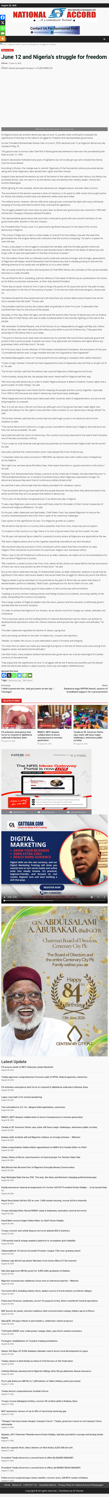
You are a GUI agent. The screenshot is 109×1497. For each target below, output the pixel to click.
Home (7, 1484)
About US (17, 1484)
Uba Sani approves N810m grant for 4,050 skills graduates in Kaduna (35, 1271)
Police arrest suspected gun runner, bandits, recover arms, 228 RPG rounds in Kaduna (44, 1478)
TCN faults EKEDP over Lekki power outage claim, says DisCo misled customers (41, 1331)
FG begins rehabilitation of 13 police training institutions (29, 1341)
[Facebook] (4, 675)
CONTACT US (30, 1484)
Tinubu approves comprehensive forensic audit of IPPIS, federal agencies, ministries (44, 1077)
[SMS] (24, 675)
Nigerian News (7, 50)
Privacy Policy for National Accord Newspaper (80, 1484)
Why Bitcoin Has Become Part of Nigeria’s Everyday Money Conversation (37, 1167)
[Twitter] (19, 675)
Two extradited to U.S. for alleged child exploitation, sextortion (33, 1107)
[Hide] (1, 44)
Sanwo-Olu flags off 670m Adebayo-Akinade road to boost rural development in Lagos (44, 1351)
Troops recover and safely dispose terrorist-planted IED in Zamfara (35, 1230)
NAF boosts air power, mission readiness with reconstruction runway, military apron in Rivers (48, 1311)
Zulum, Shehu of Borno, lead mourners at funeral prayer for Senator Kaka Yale (40, 1157)
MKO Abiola (27, 680)
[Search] (104, 39)
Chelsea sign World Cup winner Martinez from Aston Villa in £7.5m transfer (39, 1260)
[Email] (30, 675)
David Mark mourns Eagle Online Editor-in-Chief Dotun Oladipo (32, 1220)
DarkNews (64, 1490)
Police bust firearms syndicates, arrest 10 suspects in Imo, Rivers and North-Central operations (49, 1301)
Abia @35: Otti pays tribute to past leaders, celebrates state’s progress (37, 1321)
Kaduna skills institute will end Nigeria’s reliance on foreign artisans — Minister (40, 1137)
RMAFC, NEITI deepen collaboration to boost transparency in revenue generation (54, 717)
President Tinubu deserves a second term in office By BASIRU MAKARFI (37, 1457)
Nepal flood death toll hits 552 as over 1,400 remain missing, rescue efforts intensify (44, 1200)
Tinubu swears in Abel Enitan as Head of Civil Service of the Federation (37, 1361)
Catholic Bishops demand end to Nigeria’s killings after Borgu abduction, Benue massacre (46, 1371)
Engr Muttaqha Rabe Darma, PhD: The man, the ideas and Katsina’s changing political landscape (49, 1177)
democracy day (15, 680)
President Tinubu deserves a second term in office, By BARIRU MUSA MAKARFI (40, 1467)
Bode (5, 63)
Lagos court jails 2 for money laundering (21, 1097)
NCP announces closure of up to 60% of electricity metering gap (33, 1411)
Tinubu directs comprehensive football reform (24, 1391)
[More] (2, 38)
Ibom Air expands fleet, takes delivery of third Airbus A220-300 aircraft (37, 1447)
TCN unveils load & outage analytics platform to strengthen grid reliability (38, 1240)
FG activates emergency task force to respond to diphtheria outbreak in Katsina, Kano (18, 717)
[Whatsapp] (14, 675)
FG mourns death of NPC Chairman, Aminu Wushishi (27, 1067)
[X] (9, 675)
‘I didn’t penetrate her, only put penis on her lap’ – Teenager (27, 688)
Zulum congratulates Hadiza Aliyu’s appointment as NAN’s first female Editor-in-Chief (44, 1147)
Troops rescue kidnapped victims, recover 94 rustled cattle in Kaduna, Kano (39, 1401)
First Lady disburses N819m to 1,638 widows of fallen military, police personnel (40, 1381)
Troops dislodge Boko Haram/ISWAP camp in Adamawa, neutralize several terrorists (44, 1210)
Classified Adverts (47, 1484)
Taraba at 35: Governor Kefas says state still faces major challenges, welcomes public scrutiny (91, 717)
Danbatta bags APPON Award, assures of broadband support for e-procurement (86, 688)
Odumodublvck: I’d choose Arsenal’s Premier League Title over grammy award (40, 1251)
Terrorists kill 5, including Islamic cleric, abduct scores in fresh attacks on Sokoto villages (46, 1291)
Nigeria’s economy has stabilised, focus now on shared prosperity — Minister (40, 1281)
